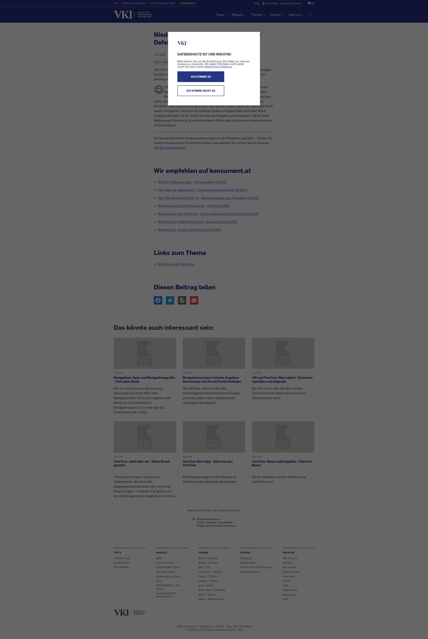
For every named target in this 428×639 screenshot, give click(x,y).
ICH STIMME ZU (201, 76)
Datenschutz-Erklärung (218, 66)
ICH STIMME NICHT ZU (200, 90)
